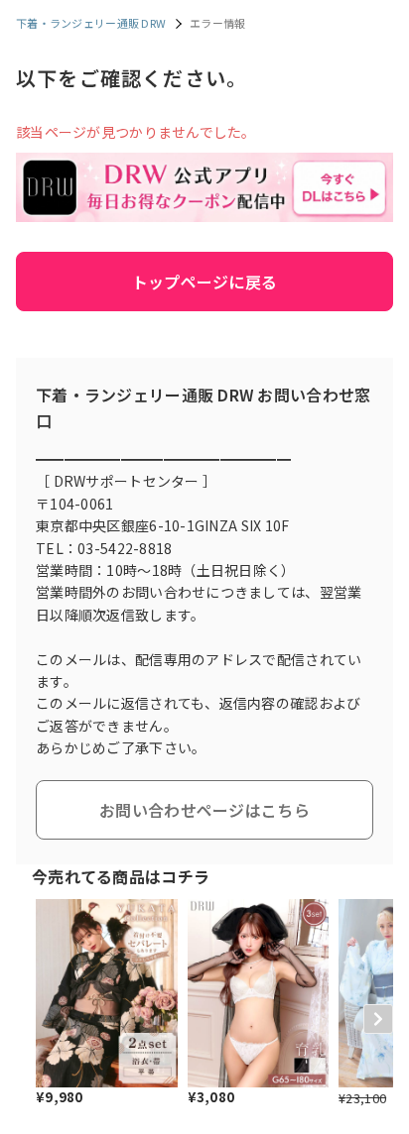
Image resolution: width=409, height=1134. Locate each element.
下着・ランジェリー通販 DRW (91, 23)
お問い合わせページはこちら (204, 810)
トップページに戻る (205, 281)
